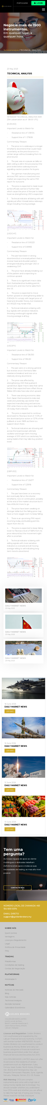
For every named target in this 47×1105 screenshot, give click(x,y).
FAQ (7, 951)
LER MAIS (10, 711)
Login (40, 3)
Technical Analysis (13, 1000)
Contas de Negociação (15, 968)
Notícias (9, 985)
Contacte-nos (17, 888)
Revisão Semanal (12, 1004)
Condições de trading (14, 965)
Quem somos (11, 933)
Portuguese (22, 3)
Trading (9, 956)
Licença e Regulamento (15, 940)
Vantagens (10, 936)
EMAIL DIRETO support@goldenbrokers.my (17, 915)
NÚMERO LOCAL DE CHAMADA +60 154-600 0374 (22, 907)
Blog (7, 993)
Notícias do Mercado (14, 990)
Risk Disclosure (27, 1095)
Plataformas (10, 961)
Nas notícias (10, 997)
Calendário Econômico (15, 1007)
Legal (7, 944)
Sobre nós (10, 928)
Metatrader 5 (10, 979)
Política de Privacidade (15, 947)
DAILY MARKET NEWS (15, 606)
